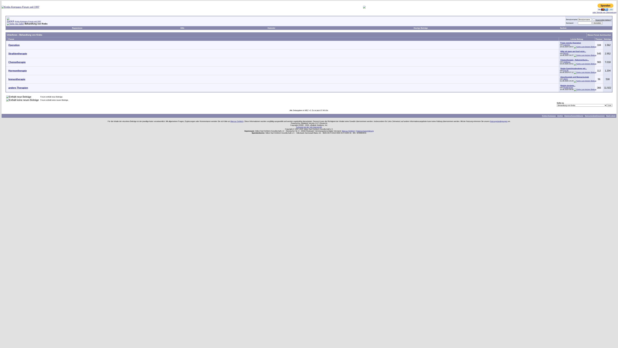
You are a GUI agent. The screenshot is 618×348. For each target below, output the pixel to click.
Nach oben (610, 116)
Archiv (560, 116)
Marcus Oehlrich (236, 121)
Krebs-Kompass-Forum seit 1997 (28, 21)
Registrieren (77, 28)
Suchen (563, 28)
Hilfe (182, 28)
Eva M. (566, 70)
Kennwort (569, 23)
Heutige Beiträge (421, 28)
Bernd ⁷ (566, 53)
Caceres (566, 45)
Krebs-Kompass (549, 116)
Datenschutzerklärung (573, 116)
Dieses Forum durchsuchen (599, 35)
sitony (565, 79)
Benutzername (571, 19)
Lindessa (566, 62)
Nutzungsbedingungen (595, 116)
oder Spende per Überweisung (604, 12)
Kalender (271, 28)
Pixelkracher (568, 87)
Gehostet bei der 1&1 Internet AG (309, 127)
